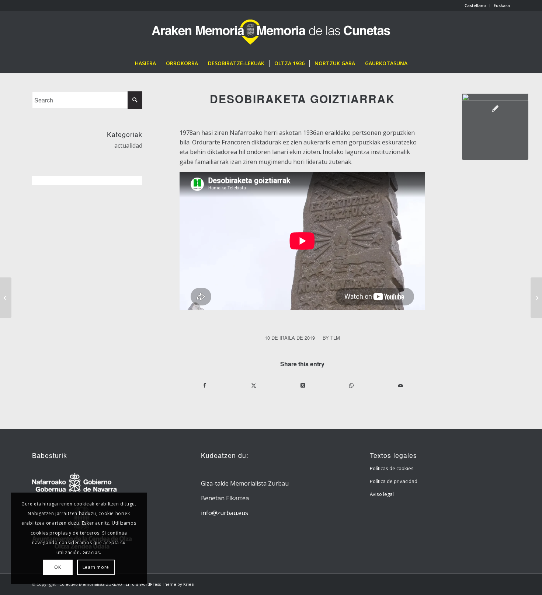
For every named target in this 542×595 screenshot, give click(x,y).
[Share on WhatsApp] (351, 385)
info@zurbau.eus (224, 513)
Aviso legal (382, 494)
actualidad (128, 145)
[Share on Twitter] (253, 385)
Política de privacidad (393, 481)
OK (57, 567)
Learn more (96, 567)
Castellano (475, 5)
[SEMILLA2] (495, 127)
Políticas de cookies (392, 468)
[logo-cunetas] (271, 32)
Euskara (502, 5)
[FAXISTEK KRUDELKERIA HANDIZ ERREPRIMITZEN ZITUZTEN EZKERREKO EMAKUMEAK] (5, 297)
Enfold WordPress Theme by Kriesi (160, 584)
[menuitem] (475, 5)
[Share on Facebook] (204, 385)
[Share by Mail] (400, 385)
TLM (335, 337)
